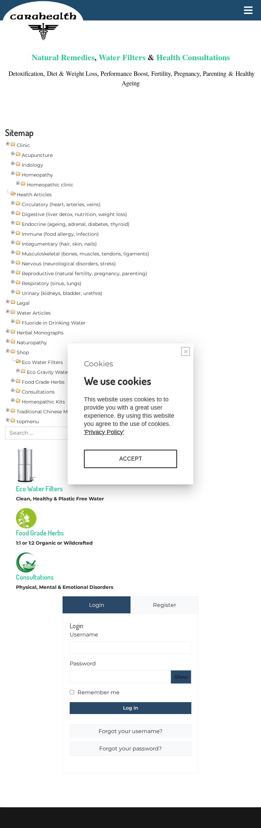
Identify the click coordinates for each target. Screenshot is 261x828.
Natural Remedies (63, 57)
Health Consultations (193, 57)
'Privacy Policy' (104, 432)
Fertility (161, 73)
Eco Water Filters (39, 488)
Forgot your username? (130, 731)
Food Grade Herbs (40, 532)
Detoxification (24, 73)
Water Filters (122, 57)
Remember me (98, 692)
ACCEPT (130, 459)
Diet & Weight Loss (72, 73)
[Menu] (248, 10)
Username (84, 634)
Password (83, 663)
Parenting (215, 73)
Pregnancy (186, 73)
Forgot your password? (130, 748)
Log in (130, 708)
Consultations (35, 577)
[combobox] (42, 433)
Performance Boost (124, 73)
